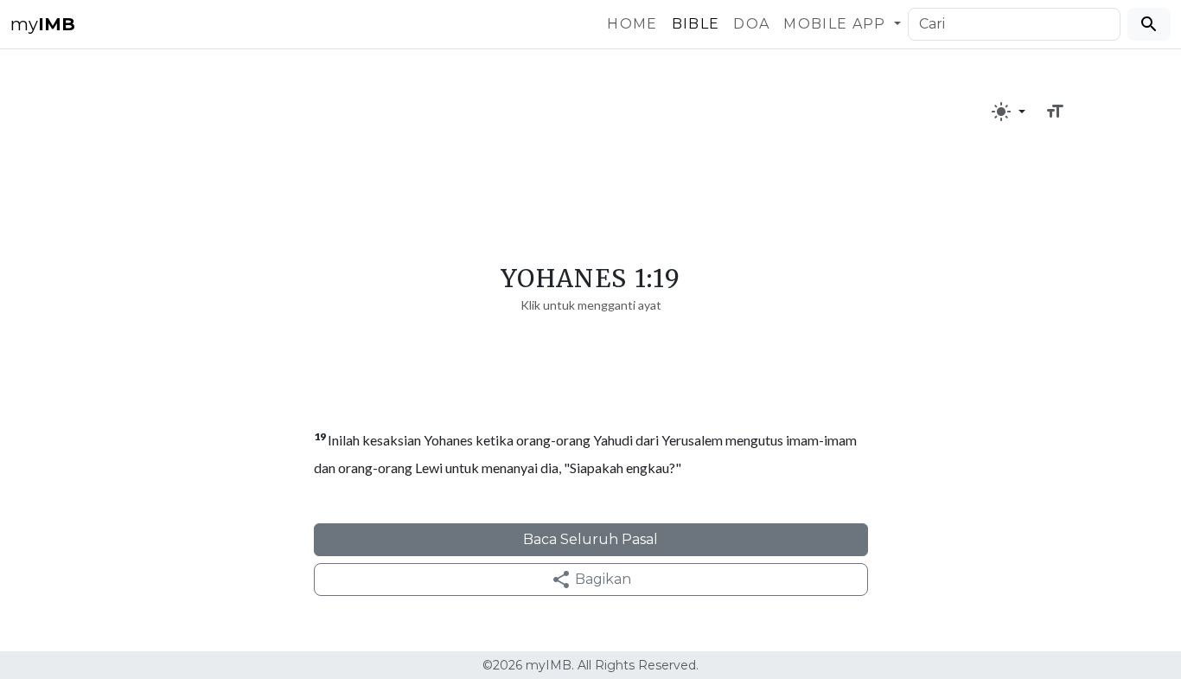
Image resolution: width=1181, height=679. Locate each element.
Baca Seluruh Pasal (590, 539)
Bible (696, 24)
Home (632, 24)
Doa (751, 24)
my (42, 24)
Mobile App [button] (837, 24)
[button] (1008, 111)
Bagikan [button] (601, 579)
